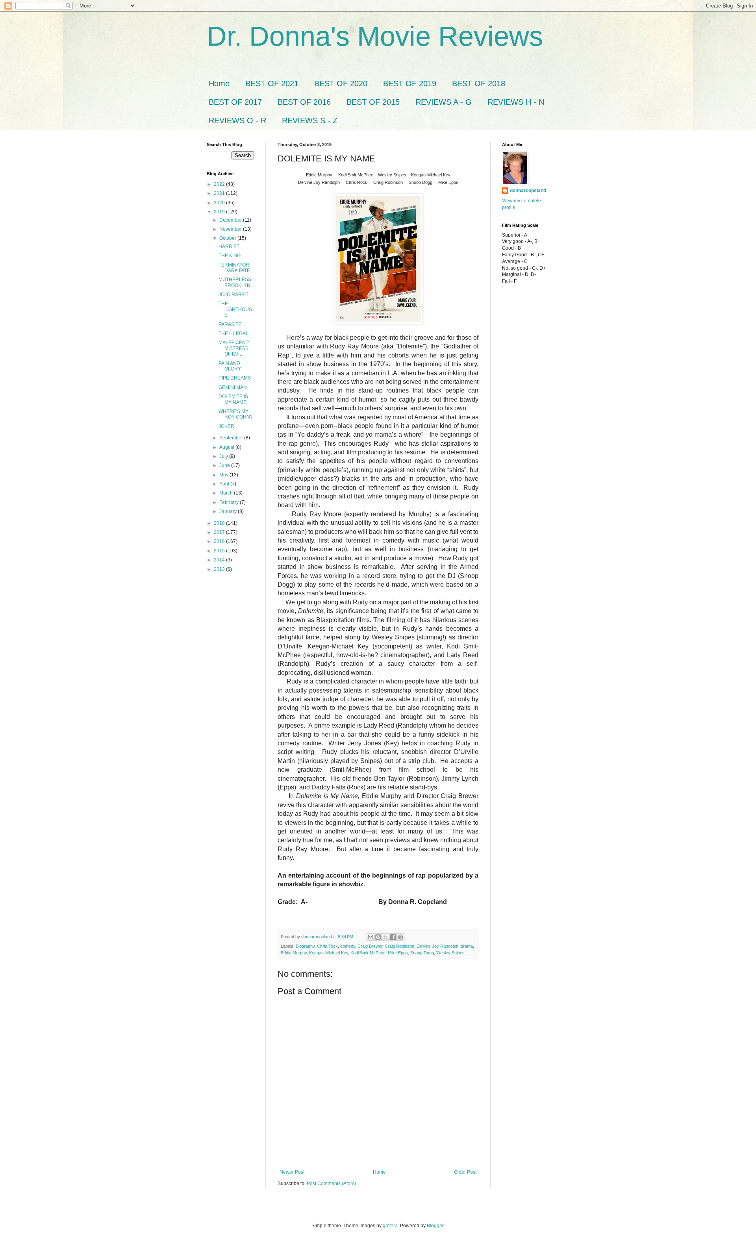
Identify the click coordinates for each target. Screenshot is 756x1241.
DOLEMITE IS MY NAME (233, 399)
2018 (220, 523)
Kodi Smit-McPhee (367, 952)
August (227, 447)
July (224, 456)
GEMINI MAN (233, 387)
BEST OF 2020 (340, 83)
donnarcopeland (528, 190)
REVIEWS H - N (515, 102)
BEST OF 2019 (409, 83)
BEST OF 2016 (304, 102)
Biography (305, 946)
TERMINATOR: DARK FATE (234, 267)
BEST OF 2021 (271, 83)
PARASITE (230, 324)
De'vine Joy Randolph (437, 946)
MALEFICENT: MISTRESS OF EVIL (234, 348)
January (228, 511)
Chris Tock (327, 946)
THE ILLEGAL (233, 333)
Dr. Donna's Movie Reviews (375, 36)
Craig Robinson (399, 946)
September (231, 438)
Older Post (465, 1172)
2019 (220, 212)
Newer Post (292, 1172)
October (228, 238)
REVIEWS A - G (443, 102)
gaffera (390, 1225)
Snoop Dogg (422, 952)
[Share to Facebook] (393, 937)
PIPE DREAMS (235, 378)
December (231, 220)
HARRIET (229, 246)
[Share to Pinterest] (400, 937)
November (231, 229)
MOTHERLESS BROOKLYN (235, 282)
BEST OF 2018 (478, 83)
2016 (220, 541)
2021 (220, 193)
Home (219, 83)
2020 (220, 203)
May (224, 475)
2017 (220, 532)
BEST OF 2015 (373, 102)
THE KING (230, 255)
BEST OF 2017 (235, 102)
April (224, 484)
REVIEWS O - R (237, 120)
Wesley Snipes (450, 952)
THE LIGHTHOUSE (235, 309)
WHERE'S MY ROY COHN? (236, 414)
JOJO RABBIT (233, 294)
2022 (220, 184)
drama (467, 946)
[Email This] (370, 937)
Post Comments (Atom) (331, 1183)
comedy (347, 946)
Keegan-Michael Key (328, 952)
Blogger (435, 1225)
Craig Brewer (370, 946)
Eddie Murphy (294, 952)
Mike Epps (398, 952)
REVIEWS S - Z (309, 120)
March (226, 493)
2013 (220, 569)
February (229, 502)
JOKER (226, 426)
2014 (220, 560)
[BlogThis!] (378, 937)
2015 (220, 551)
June (225, 465)
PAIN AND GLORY (230, 366)
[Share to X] (385, 937)
